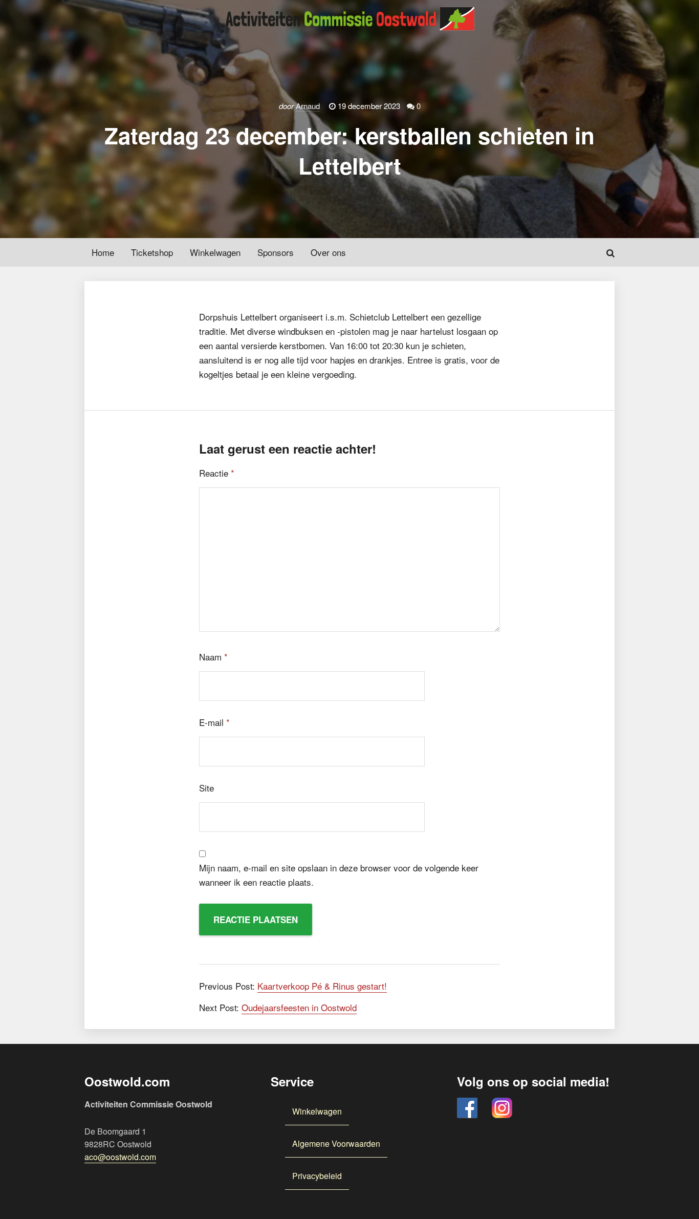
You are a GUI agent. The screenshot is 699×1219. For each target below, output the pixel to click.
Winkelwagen (317, 1111)
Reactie (216, 472)
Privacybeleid (317, 1176)
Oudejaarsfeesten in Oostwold (299, 1007)
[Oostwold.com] (349, 11)
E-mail (214, 722)
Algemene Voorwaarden (336, 1143)
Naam (213, 656)
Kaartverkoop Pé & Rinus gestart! (322, 985)
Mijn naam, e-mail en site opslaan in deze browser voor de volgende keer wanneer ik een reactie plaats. (338, 874)
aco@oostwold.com (120, 1157)
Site (206, 787)
